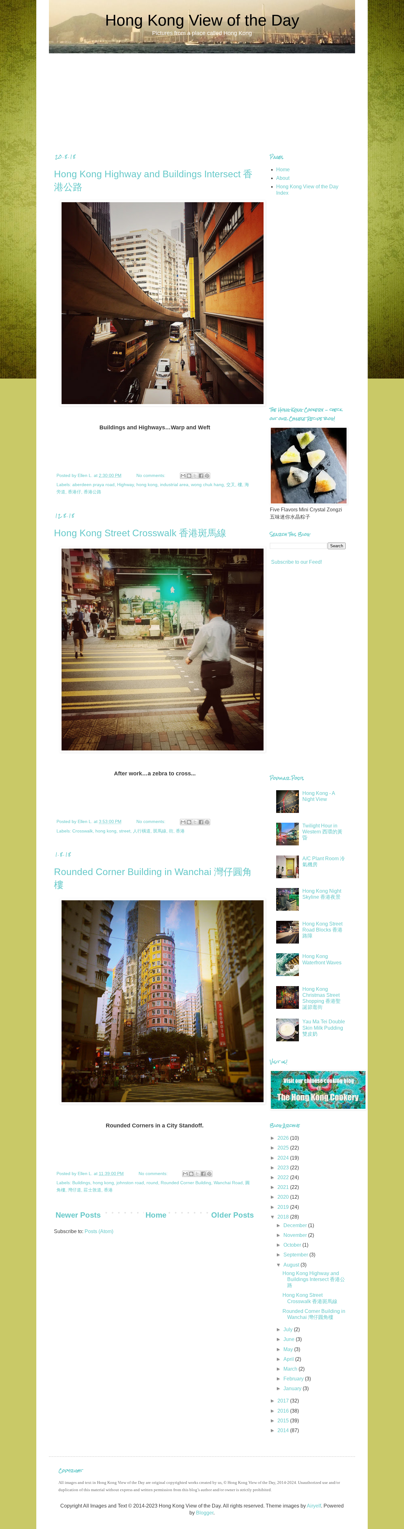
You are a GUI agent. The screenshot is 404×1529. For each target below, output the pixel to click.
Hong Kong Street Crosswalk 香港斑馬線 (140, 533)
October (292, 1245)
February (294, 1378)
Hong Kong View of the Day (202, 20)
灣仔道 (74, 1189)
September (296, 1254)
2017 (283, 1400)
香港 (180, 830)
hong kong (146, 484)
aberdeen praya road (93, 484)
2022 (283, 1177)
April (289, 1359)
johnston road (130, 1182)
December (295, 1225)
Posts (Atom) (99, 1231)
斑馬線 (159, 830)
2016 (283, 1411)
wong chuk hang (207, 484)
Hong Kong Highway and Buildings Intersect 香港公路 (313, 1279)
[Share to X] (195, 476)
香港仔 (74, 491)
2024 (283, 1158)
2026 (283, 1138)
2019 (283, 1207)
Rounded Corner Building (186, 1182)
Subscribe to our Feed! (296, 562)
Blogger (204, 1512)
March (291, 1369)
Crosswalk (82, 830)
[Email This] (183, 476)
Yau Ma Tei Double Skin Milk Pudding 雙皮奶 (323, 1027)
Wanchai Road (228, 1182)
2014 (283, 1430)
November (295, 1235)
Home (156, 1215)
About (282, 178)
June (289, 1339)
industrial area (174, 484)
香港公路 (92, 491)
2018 (283, 1217)
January (293, 1388)
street (124, 830)
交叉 (230, 484)
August (291, 1264)
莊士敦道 (92, 1189)
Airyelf (314, 1505)
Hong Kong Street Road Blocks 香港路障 (322, 929)
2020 (283, 1197)
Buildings (81, 1182)
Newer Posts (78, 1215)
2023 (283, 1167)
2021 (283, 1187)
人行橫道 (142, 830)
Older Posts (232, 1215)
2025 (283, 1147)
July (288, 1329)
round (152, 1182)
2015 (283, 1420)
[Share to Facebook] (201, 476)
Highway (125, 484)
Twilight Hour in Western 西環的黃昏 (322, 831)
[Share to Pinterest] (207, 476)
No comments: (151, 475)
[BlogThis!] (189, 476)
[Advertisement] (202, 97)
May (288, 1349)
